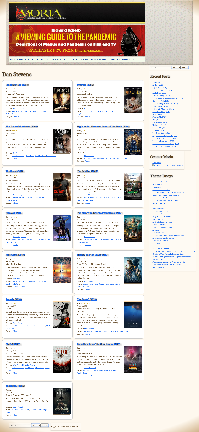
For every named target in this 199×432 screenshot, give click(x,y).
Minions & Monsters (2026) (163, 109)
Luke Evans (110, 284)
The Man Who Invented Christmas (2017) (99, 212)
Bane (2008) (157, 114)
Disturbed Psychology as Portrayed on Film (168, 262)
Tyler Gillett (34, 365)
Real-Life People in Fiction (162, 222)
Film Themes (90, 59)
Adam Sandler (88, 198)
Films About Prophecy (160, 214)
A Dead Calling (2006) (161, 96)
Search (185, 67)
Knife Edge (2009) (159, 93)
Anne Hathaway (18, 239)
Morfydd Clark (82, 242)
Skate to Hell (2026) (160, 106)
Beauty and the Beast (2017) (92, 254)
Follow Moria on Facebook (172, 165)
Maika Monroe (27, 198)
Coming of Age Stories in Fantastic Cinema (168, 254)
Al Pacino (15, 410)
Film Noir (156, 243)
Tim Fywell (17, 153)
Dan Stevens (110, 111)
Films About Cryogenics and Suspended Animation (171, 257)
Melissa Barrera (18, 368)
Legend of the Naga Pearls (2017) (165, 136)
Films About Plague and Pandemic (165, 200)
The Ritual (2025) (15, 385)
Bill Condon (88, 281)
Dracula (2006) (85, 84)
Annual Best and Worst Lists (108, 59)
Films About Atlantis (160, 182)
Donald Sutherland (39, 111)
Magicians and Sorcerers (161, 216)
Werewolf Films (158, 184)
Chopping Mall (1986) (160, 101)
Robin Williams (98, 158)
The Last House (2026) (161, 112)
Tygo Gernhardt (43, 281)
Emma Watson (88, 284)
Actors (132, 59)
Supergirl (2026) (158, 130)
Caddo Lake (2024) (159, 128)
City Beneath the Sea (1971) (163, 122)
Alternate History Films (161, 259)
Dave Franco (89, 329)
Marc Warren (88, 111)
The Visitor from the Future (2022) (165, 144)
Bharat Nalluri (89, 237)
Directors (124, 59)
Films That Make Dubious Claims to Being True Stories (173, 251)
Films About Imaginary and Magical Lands (168, 235)
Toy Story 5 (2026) (159, 88)
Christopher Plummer (101, 239)
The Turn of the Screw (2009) (22, 126)
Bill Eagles (88, 108)
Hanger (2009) (157, 120)
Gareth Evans (18, 323)
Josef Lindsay (40, 156)
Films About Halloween (161, 211)
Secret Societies (158, 219)
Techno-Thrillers (158, 224)
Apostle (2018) (14, 299)
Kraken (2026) (157, 82)
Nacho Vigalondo (19, 237)
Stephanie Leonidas (84, 114)
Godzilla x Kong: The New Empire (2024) (99, 344)
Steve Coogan (121, 158)
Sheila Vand (98, 331)
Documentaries (158, 208)
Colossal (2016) (14, 212)
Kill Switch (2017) (15, 254)
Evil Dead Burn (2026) (161, 133)
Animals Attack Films (160, 198)
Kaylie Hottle (82, 373)
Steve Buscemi (90, 200)
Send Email (156, 163)
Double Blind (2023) (160, 117)
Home (12, 59)
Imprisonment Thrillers (161, 190)
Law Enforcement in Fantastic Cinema (166, 265)
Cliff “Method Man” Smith (105, 198)
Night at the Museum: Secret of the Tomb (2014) (103, 126)
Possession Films (158, 233)
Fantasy (88, 161)
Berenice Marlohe (29, 281)
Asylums (155, 230)
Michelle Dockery (18, 156)
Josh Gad (85, 287)
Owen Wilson (110, 158)
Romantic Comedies (160, 241)
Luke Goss (27, 111)
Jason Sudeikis (30, 239)
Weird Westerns (158, 267)
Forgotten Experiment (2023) (163, 141)
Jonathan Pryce (116, 239)
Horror (16, 117)
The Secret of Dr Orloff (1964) (164, 138)
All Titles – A (21, 59)
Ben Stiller (87, 158)
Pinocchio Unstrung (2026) (162, 90)
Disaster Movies (158, 203)
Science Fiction (19, 287)
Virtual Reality (158, 187)
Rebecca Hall (88, 370)
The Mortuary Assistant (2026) (164, 146)
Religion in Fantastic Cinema (163, 238)
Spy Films (156, 246)
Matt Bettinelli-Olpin (21, 365)
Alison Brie (107, 331)
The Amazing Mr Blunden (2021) (165, 104)
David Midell (18, 407)
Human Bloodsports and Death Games (166, 195)
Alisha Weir (39, 368)
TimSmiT (16, 279)
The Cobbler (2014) (87, 171)
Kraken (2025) (157, 85)
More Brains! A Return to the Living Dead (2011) (171, 98)
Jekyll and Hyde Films (160, 249)
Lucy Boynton (27, 326)
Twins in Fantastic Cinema (162, 227)
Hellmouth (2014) (159, 125)
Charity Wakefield (12, 284)
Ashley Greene (36, 410)
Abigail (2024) (13, 344)
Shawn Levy (89, 156)
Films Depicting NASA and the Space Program (170, 192)
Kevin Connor (18, 108)
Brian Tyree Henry (101, 370)
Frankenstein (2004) (17, 84)
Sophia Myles (99, 111)
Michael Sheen (39, 326)
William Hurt (11, 114)
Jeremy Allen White (120, 331)
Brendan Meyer (40, 198)
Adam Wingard (18, 195)
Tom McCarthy (90, 195)
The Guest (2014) (15, 171)
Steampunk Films (159, 206)
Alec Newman (17, 111)
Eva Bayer (30, 156)
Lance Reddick (11, 200)
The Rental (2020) (87, 299)
